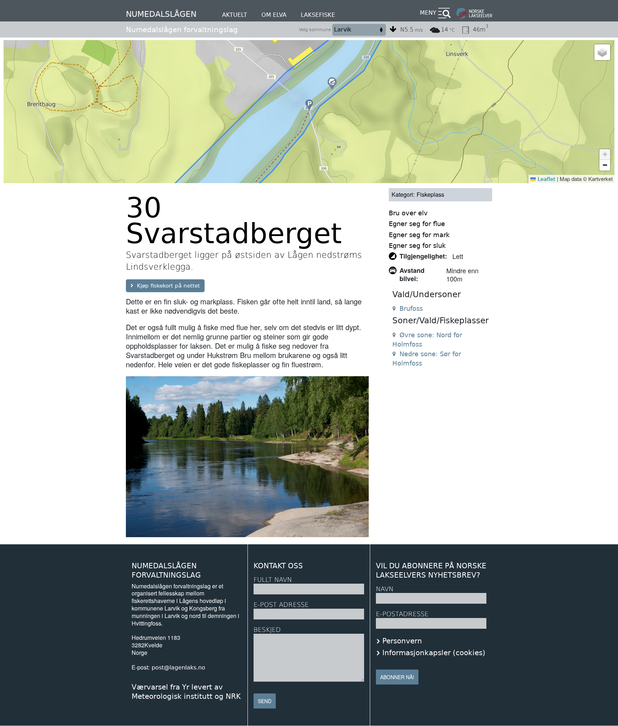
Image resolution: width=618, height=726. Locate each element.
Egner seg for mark (419, 235)
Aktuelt (234, 14)
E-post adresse (281, 604)
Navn (384, 589)
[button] (332, 83)
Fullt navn (273, 579)
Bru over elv (408, 213)
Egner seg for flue (417, 223)
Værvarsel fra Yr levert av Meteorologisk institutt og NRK (186, 692)
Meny (428, 12)
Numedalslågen (161, 14)
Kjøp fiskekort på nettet (168, 286)
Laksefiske (318, 14)
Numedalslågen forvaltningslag (182, 29)
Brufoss (411, 308)
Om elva (273, 14)
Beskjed (267, 629)
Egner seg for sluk (417, 245)
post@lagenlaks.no (178, 667)
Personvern (402, 641)
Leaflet (545, 179)
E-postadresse (402, 614)
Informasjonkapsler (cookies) (433, 652)
